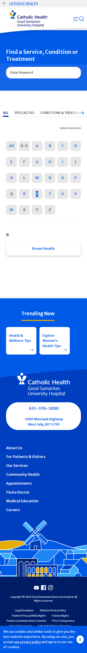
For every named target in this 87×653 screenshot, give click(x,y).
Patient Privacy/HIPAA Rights (29, 615)
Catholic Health (23, 3)
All (11, 145)
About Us (14, 448)
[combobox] (43, 73)
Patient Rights (60, 615)
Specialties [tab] (24, 113)
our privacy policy (27, 642)
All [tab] (5, 113)
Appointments (19, 483)
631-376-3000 (44, 408)
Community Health (23, 474)
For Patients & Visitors (26, 456)
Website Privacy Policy (53, 610)
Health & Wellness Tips (20, 338)
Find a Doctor (18, 492)
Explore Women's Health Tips (51, 340)
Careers (13, 510)
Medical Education (22, 501)
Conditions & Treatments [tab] (63, 113)
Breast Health (43, 248)
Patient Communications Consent (26, 620)
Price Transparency (63, 620)
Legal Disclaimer (24, 610)
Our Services (17, 465)
